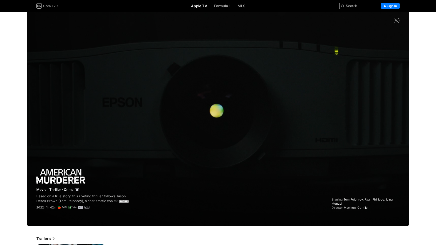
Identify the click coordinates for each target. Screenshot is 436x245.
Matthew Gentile (356, 207)
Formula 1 (222, 6)
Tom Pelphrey (353, 199)
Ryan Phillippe (374, 199)
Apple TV (199, 6)
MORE (124, 201)
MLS (241, 6)
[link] (45, 238)
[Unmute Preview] (396, 20)
